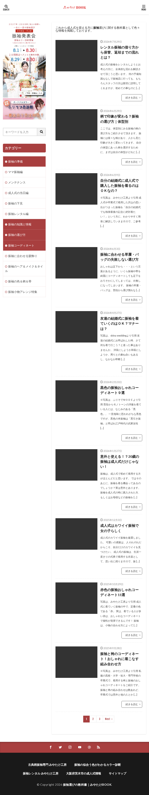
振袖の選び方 (17, 234)
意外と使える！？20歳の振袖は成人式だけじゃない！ (119, 461)
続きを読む (132, 97)
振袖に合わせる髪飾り (22, 256)
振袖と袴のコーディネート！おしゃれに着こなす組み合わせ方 (119, 659)
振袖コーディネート (21, 245)
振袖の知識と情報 (19, 224)
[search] (41, 132)
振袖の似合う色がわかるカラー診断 (97, 764)
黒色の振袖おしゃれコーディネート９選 (119, 390)
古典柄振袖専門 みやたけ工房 (47, 764)
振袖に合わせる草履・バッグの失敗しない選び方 (119, 256)
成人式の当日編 (18, 193)
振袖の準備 (15, 161)
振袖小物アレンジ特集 (22, 291)
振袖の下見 (15, 203)
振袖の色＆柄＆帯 (19, 281)
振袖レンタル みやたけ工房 (40, 773)
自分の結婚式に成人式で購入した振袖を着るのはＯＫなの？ (119, 185)
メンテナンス (17, 182)
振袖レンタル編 (18, 213)
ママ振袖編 (15, 172)
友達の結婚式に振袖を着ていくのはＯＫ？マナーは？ (119, 323)
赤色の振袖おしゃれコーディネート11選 (119, 592)
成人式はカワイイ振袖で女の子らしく (119, 528)
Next (107, 719)
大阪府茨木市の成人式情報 (83, 773)
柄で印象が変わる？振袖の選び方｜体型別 (119, 118)
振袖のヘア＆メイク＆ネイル (24, 268)
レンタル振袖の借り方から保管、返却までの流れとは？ (119, 52)
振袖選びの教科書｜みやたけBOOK (87, 784)
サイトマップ (117, 773)
